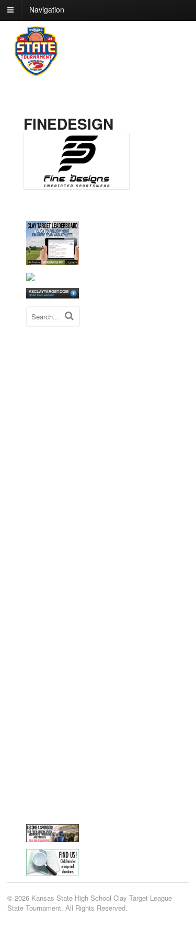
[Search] (69, 315)
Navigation (46, 9)
